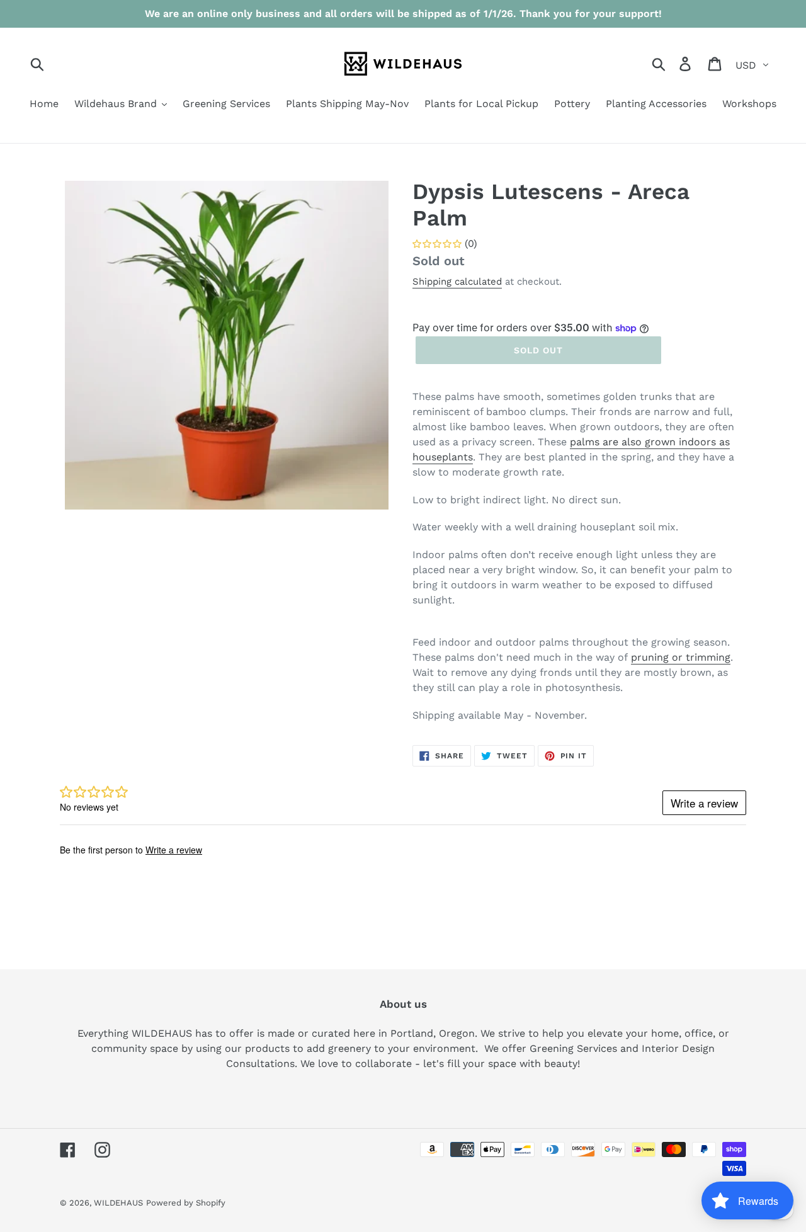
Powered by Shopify (185, 1202)
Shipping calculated (457, 281)
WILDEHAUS (118, 1202)
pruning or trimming (680, 657)
